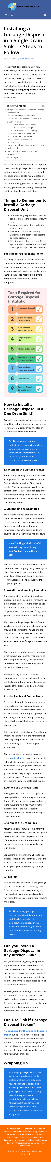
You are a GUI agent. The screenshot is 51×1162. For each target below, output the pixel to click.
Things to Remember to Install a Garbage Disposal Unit (25, 111)
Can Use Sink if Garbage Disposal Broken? (22, 153)
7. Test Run (16, 142)
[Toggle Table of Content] (42, 106)
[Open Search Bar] (45, 15)
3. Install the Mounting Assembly (24, 130)
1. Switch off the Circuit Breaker (23, 124)
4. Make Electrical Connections (23, 133)
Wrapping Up (13, 157)
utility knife (17, 758)
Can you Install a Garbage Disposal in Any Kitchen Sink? (25, 146)
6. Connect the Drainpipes (21, 139)
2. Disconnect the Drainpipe (22, 127)
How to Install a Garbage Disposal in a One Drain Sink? (24, 120)
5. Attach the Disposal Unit (21, 136)
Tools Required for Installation (23, 116)
